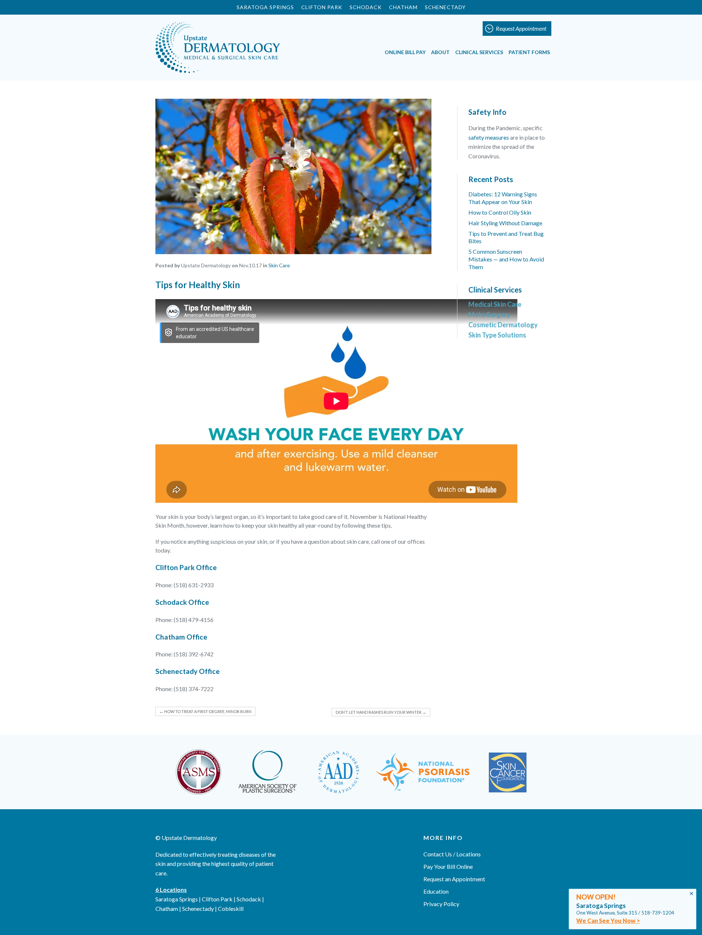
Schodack (366, 7)
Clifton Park (321, 7)
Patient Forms (529, 52)
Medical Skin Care (494, 304)
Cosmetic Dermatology (503, 324)
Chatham (403, 7)
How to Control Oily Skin (499, 212)
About (440, 52)
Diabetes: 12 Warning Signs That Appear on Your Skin (502, 198)
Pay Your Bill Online (448, 866)
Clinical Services (479, 52)
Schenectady (445, 7)
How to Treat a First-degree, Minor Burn (205, 711)
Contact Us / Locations (452, 854)
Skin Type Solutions (497, 335)
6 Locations (171, 889)
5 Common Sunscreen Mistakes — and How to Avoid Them (506, 259)
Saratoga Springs (265, 7)
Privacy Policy (441, 903)
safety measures (488, 137)
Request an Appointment (454, 878)
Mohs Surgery (489, 314)
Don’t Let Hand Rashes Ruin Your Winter (381, 712)
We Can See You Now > (608, 920)
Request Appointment (521, 28)
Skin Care (279, 265)
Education (436, 891)
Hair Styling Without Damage (505, 222)
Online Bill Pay (405, 52)
